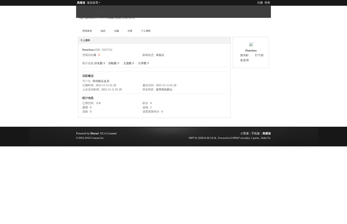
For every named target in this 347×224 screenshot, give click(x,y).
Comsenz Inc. (97, 138)
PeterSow (251, 50)
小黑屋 (244, 133)
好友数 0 (99, 63)
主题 (116, 30)
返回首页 (92, 2)
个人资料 (146, 30)
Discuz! (94, 133)
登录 (267, 2)
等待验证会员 (100, 81)
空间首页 (87, 30)
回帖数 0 (113, 63)
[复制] (118, 18)
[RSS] (132, 18)
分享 (130, 30)
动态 (103, 30)
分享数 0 (143, 63)
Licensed (111, 133)
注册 (260, 2)
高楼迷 (81, 2)
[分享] (125, 18)
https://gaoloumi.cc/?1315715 (93, 18)
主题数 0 (128, 63)
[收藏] (111, 18)
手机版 (255, 133)
